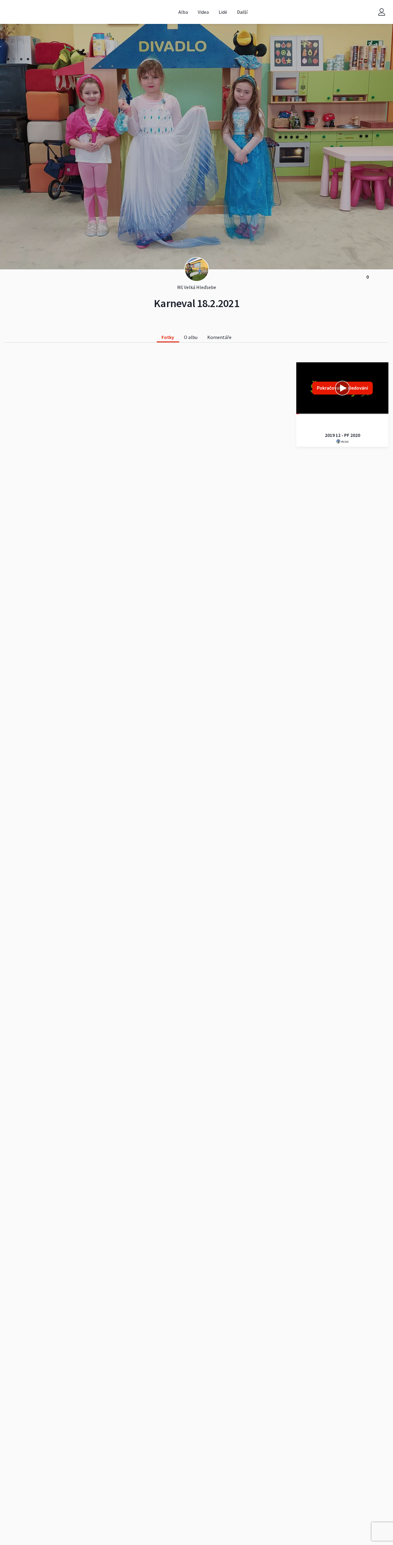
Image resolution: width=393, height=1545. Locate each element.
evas (344, 441)
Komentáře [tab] (219, 337)
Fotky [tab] (167, 337)
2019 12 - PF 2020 (342, 435)
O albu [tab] (190, 337)
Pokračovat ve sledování (342, 388)
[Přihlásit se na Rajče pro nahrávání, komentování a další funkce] (381, 12)
